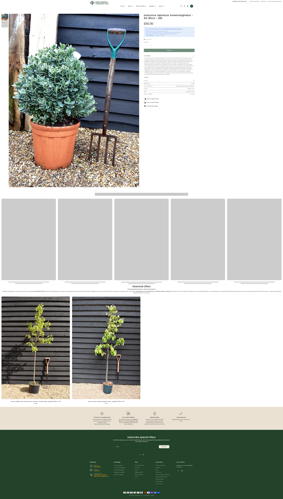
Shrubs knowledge (118, 474)
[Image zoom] (74, 100)
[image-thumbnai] (4, 17)
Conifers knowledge (119, 470)
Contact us (159, 472)
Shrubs (136, 470)
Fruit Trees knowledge (119, 467)
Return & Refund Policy (161, 477)
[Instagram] (143, 454)
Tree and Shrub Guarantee (163, 474)
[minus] (145, 45)
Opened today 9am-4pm (239, 1)
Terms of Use (159, 484)
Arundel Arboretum (138, 495)
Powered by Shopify (149, 495)
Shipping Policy (160, 479)
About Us (158, 467)
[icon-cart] (187, 6)
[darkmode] (191, 6)
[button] (169, 50)
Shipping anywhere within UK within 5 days (157, 31)
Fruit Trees (137, 467)
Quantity (146, 42)
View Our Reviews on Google (102, 424)
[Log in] (184, 6)
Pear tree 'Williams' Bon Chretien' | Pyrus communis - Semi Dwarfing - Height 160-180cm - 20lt (36, 401)
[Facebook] (140, 454)
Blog (157, 470)
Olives (136, 477)
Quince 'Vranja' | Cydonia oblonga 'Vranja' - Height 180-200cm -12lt (106, 401)
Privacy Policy (159, 481)
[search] (181, 6)
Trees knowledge (118, 465)
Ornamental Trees (139, 465)
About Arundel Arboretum (275, 1)
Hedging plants (139, 472)
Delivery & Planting (254, 1)
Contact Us (264, 1)
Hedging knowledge (119, 472)
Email (117, 446)
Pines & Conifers (139, 474)
